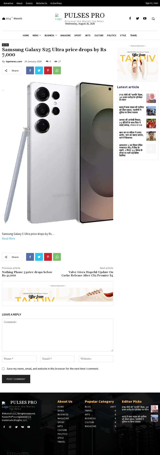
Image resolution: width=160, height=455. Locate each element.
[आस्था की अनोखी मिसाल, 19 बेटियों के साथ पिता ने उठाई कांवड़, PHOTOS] (151, 123)
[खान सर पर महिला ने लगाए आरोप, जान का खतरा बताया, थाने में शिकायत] (151, 136)
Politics (63, 434)
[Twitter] (137, 18)
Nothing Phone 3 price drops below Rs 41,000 (27, 274)
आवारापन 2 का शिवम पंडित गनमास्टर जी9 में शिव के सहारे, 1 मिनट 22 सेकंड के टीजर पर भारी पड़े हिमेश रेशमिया (130, 150)
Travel (61, 441)
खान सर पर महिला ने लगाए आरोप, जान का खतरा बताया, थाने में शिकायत (131, 135)
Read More (8, 238)
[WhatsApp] (57, 70)
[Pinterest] (48, 70)
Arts (60, 426)
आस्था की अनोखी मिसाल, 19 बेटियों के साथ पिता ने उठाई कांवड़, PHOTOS (130, 122)
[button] (153, 19)
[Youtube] (144, 18)
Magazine (63, 418)
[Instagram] (10, 427)
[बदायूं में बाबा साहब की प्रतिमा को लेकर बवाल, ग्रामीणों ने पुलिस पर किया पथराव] (151, 111)
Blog (5, 45)
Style (61, 438)
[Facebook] (130, 18)
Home (61, 406)
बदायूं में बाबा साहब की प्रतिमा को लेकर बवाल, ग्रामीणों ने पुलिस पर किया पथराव (131, 110)
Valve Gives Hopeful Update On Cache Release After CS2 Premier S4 (87, 274)
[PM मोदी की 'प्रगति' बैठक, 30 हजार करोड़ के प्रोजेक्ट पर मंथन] (151, 98)
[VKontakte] (22, 427)
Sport (61, 422)
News (61, 410)
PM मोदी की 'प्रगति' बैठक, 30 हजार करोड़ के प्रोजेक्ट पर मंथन (131, 97)
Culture (62, 430)
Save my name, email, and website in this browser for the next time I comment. (53, 368)
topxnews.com (14, 61)
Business (63, 414)
